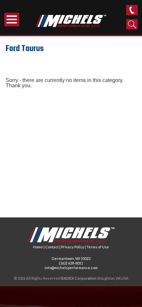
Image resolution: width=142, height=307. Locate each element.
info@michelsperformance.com (71, 267)
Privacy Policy (72, 247)
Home (38, 247)
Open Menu (11, 19)
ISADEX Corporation (78, 278)
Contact (52, 247)
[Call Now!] (132, 10)
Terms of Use (98, 247)
